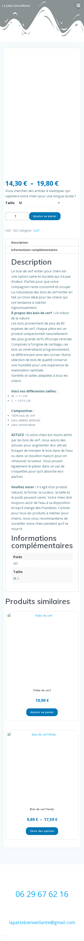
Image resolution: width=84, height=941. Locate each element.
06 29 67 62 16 (42, 894)
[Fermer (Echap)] (5, 935)
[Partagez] (3, 935)
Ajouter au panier (45, 216)
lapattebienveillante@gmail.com (42, 922)
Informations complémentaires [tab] (34, 250)
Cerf (36, 230)
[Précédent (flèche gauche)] (0, 939)
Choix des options (42, 831)
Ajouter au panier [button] (42, 712)
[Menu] (78, 5)
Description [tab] (19, 242)
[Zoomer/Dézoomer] (0, 935)
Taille (10, 203)
